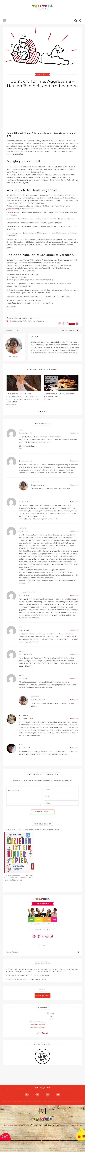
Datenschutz (19, 1125)
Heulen (24, 321)
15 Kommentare (27, 318)
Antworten (75, 433)
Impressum (8, 1125)
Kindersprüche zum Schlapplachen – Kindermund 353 (60, 395)
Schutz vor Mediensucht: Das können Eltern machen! (27, 979)
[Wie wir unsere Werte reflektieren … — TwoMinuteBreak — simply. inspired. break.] (34, 1025)
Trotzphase (40, 321)
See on (39, 1033)
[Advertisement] (46, 110)
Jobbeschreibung (13, 209)
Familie (19, 321)
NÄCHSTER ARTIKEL (69, 330)
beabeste (35, 482)
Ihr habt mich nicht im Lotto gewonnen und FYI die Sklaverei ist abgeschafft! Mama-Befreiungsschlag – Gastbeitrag (24, 398)
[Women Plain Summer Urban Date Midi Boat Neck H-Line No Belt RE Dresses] (51, 1016)
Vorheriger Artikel (16, 330)
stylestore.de (75, 1125)
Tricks (34, 321)
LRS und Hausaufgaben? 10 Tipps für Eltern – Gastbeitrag (29, 975)
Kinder (30, 321)
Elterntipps (42, 74)
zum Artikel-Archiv (42, 996)
